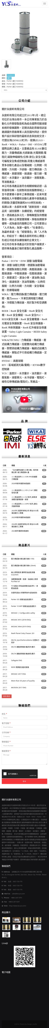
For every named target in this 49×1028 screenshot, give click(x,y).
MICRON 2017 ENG (18, 687)
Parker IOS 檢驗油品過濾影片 (22, 599)
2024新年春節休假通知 (20, 531)
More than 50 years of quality (23, 681)
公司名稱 (6, 732)
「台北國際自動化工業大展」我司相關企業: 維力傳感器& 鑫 (25, 471)
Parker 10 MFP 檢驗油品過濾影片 (23, 606)
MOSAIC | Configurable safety (23, 613)
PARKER (10, 75)
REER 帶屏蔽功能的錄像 (20, 667)
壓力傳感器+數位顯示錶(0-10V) (22, 559)
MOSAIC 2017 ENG (18, 674)
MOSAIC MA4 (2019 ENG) (21, 626)
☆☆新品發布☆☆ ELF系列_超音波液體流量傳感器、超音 (24, 498)
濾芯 (9, 78)
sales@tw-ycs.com (18, 894)
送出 (24, 781)
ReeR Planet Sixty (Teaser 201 (22, 633)
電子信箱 (6, 723)
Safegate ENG (16, 660)
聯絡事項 (6, 751)
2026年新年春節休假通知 (21, 483)
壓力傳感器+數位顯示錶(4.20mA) (23, 565)
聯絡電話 (6, 741)
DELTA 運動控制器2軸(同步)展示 (23, 647)
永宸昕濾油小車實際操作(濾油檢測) (24, 592)
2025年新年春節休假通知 (21, 517)
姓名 (4, 714)
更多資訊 (6, 696)
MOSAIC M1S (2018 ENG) (21, 620)
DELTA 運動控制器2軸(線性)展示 (23, 653)
